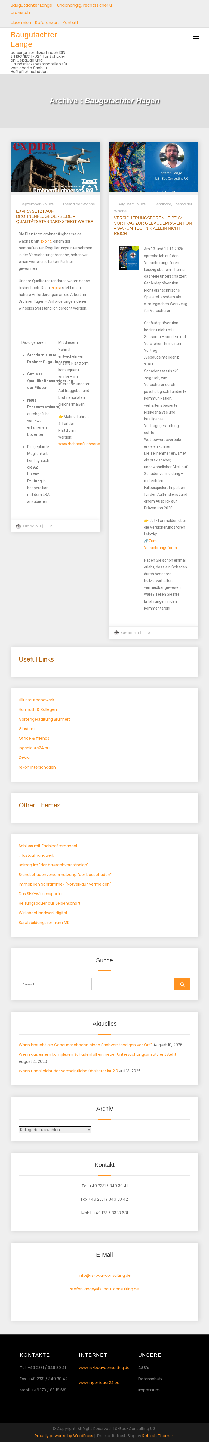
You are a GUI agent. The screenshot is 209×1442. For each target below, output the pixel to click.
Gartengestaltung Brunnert (44, 719)
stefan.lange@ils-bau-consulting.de (104, 1289)
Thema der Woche (78, 204)
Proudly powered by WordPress (64, 1435)
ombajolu (32, 526)
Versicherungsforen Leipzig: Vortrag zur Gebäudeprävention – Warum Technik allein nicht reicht (153, 226)
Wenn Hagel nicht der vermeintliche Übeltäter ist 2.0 (68, 1071)
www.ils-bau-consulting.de (104, 1367)
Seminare (162, 204)
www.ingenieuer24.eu (99, 1382)
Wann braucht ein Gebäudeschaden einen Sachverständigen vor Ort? (85, 1045)
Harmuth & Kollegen (38, 709)
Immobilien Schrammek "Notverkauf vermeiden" (65, 884)
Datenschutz (150, 1379)
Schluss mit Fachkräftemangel (48, 846)
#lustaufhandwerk (36, 700)
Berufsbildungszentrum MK (44, 922)
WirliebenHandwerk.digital (43, 913)
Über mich (21, 22)
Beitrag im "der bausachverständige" (53, 865)
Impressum (149, 1390)
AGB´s (143, 1367)
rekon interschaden (37, 767)
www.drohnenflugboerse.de (82, 444)
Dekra (24, 757)
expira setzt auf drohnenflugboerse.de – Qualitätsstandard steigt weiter (55, 216)
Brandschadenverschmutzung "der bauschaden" (65, 874)
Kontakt (71, 22)
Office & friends (34, 738)
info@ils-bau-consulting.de (105, 1275)
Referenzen (47, 22)
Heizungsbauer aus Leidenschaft (50, 903)
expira (56, 288)
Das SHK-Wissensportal (40, 893)
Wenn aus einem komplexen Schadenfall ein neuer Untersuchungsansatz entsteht (97, 1054)
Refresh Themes (158, 1435)
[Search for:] (55, 984)
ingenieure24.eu (34, 748)
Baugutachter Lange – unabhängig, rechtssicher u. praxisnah (62, 8)
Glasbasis (27, 728)
